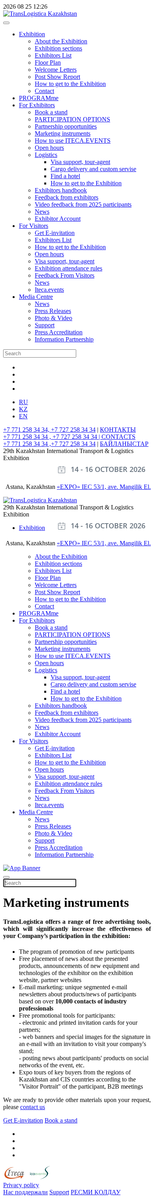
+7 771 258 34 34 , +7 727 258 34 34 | (52, 436)
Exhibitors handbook (61, 190)
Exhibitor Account (58, 218)
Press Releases (53, 311)
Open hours (49, 147)
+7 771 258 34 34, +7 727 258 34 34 (49, 429)
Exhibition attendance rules (68, 268)
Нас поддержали (25, 1192)
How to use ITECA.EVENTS (73, 140)
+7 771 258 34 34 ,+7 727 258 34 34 (49, 443)
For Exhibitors (37, 105)
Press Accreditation (59, 332)
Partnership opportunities (66, 126)
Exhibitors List (53, 55)
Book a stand (51, 112)
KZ (23, 409)
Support (44, 325)
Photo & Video (53, 318)
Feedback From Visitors (64, 275)
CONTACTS (118, 436)
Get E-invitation (55, 232)
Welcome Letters (56, 69)
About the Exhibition (61, 41)
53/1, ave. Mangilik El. (122, 486)
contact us (32, 1107)
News (42, 211)
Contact (44, 91)
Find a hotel (65, 176)
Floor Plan (48, 62)
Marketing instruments (62, 133)
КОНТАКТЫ (118, 429)
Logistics (46, 154)
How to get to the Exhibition (70, 83)
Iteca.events (49, 289)
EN (23, 416)
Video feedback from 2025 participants (83, 204)
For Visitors (33, 225)
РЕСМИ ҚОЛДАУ (95, 1192)
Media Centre (36, 296)
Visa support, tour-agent (80, 161)
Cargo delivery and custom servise (93, 169)
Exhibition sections (58, 48)
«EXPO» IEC (75, 486)
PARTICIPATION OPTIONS (72, 119)
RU (23, 402)
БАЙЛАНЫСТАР (124, 443)
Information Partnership (64, 339)
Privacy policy (21, 1185)
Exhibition (32, 34)
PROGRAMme (38, 98)
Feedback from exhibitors (66, 197)
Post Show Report (57, 76)
